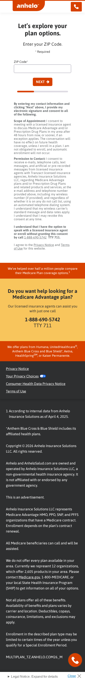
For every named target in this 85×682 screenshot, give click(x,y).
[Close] (76, 675)
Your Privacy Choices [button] (22, 376)
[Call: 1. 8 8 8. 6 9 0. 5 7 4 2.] (76, 6)
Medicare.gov (29, 577)
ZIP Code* (21, 61)
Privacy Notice (44, 245)
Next (40, 82)
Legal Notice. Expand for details (34, 676)
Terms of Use (16, 391)
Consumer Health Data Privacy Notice (35, 384)
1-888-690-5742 (35, 237)
